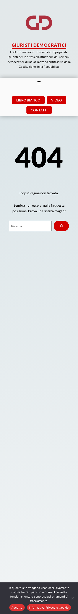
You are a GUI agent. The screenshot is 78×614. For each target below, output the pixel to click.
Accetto (17, 607)
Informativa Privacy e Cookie (49, 607)
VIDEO (56, 100)
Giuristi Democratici (39, 45)
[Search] (61, 226)
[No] (72, 598)
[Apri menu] (39, 82)
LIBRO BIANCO (28, 100)
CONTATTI (39, 110)
